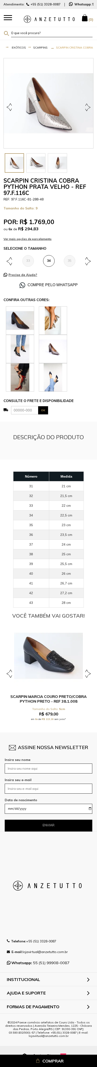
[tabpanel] (48, 103)
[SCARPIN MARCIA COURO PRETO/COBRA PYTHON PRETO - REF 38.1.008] (48, 656)
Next (87, 107)
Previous (10, 107)
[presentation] (14, 163)
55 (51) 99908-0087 (40, 962)
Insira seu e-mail (18, 780)
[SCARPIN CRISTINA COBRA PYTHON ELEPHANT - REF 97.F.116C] (53, 348)
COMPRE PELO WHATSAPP (53, 285)
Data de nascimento (21, 800)
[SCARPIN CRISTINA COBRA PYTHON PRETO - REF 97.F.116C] (20, 348)
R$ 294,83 (28, 228)
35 (69, 260)
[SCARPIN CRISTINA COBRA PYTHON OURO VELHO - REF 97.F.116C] (53, 320)
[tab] (14, 163)
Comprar (53, 1061)
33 (28, 260)
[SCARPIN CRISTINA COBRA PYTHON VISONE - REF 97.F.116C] (20, 320)
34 (49, 260)
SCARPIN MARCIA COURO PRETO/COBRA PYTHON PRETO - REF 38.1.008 (48, 699)
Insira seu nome (17, 759)
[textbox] (52, 33)
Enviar (48, 825)
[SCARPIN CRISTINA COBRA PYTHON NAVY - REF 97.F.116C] (53, 377)
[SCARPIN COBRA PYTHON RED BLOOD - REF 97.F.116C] (20, 377)
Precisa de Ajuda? (22, 275)
